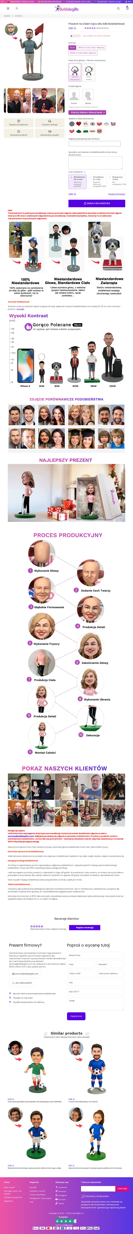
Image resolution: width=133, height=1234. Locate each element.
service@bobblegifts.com (21, 836)
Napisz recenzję (84, 927)
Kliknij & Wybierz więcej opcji (86, 112)
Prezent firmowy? (116, 194)
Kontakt (33, 1187)
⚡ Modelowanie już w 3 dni (56, 1)
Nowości (19, 16)
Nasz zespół (9, 1187)
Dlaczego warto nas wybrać (13, 1192)
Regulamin (8, 1201)
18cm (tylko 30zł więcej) (91, 47)
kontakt (20, 309)
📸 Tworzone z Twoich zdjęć (86, 1)
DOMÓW (7, 16)
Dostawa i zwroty (37, 1191)
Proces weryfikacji (37, 1195)
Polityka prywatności (13, 1197)
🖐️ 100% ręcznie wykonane (27, 1)
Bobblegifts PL (77, 1213)
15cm (72, 47)
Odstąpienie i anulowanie (40, 1198)
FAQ (31, 1202)
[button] (90, 28)
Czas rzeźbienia (85, 172)
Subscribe (122, 1188)
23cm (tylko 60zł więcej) (83, 53)
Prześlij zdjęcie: (75, 86)
